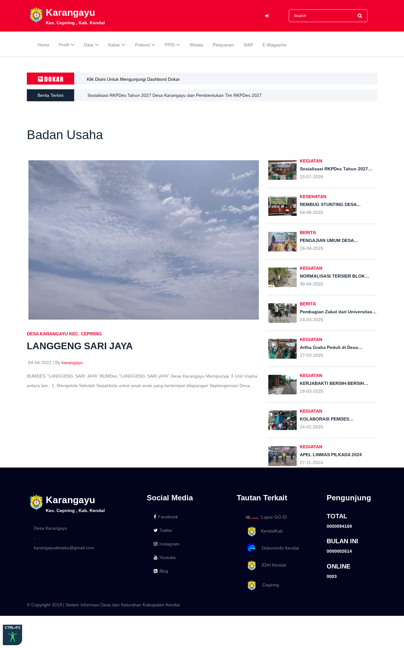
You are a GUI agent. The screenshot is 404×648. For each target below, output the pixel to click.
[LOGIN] (267, 16)
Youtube (167, 557)
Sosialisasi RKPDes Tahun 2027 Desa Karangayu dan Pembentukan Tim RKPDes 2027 (174, 95)
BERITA (308, 232)
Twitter (166, 530)
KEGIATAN (311, 161)
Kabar (114, 44)
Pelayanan (223, 44)
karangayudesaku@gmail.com (64, 547)
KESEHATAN (313, 196)
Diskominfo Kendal (278, 548)
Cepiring (268, 584)
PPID (170, 44)
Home (44, 44)
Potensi (142, 44)
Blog (163, 571)
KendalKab (270, 530)
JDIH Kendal (271, 565)
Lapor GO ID (274, 517)
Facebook (168, 516)
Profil (64, 44)
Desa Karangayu (50, 528)
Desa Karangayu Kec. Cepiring (64, 333)
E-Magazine (275, 44)
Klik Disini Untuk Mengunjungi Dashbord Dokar (133, 79)
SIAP (248, 44)
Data (88, 44)
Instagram (169, 543)
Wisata (196, 44)
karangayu (72, 362)
